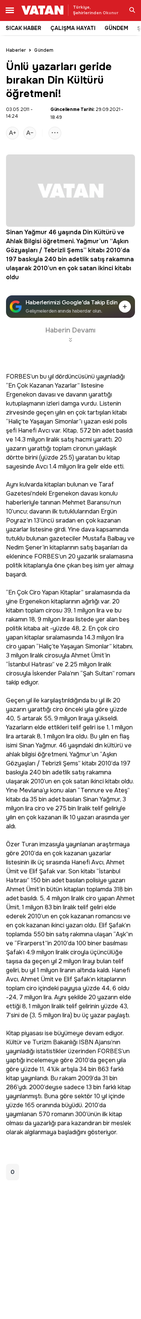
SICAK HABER (23, 28)
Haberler (16, 50)
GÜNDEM (116, 28)
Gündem (43, 50)
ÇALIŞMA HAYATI (73, 28)
